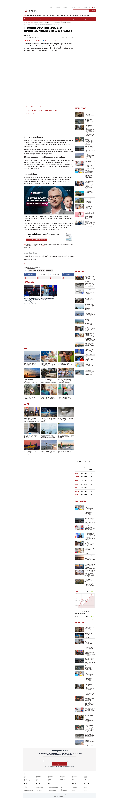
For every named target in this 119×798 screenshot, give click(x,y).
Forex (85, 779)
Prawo (61, 786)
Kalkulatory (50, 783)
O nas (34, 794)
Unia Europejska (63, 19)
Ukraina (79, 19)
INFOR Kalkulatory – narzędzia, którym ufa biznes (42, 235)
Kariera (49, 779)
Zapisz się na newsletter (51, 40)
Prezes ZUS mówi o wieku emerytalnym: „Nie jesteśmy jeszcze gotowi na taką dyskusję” (65, 381)
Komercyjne (62, 779)
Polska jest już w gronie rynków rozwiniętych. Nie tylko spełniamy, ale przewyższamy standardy (32, 267)
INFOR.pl (51, 7)
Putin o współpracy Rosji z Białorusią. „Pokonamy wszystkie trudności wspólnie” (32, 420)
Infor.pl (61, 783)
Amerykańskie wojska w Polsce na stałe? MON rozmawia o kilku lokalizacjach (30, 397)
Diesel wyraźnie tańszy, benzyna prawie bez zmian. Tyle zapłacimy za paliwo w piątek (65, 397)
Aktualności (32, 19)
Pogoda (73, 790)
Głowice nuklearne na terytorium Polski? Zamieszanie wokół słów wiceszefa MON (30, 381)
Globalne (25, 787)
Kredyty (37, 789)
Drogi (73, 777)
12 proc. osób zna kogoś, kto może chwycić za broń (41, 110)
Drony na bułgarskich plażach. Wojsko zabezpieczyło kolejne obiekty (66, 436)
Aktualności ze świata (28, 790)
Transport (74, 774)
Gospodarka (39, 783)
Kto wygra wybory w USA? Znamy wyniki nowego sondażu (48, 298)
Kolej (73, 779)
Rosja (44, 19)
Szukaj (93, 10)
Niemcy (39, 19)
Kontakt (26, 794)
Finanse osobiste (38, 22)
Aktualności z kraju (27, 789)
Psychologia (86, 789)
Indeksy (85, 776)
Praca (49, 774)
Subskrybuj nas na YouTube (34, 40)
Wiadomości (74, 786)
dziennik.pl (58, 7)
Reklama (42, 794)
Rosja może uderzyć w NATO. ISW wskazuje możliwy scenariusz (65, 453)
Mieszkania (62, 777)
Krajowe (25, 786)
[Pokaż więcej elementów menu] (95, 15)
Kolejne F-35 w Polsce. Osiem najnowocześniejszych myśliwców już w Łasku (31, 364)
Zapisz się (59, 764)
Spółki (85, 777)
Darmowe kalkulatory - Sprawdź (37, 239)
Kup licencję (42, 245)
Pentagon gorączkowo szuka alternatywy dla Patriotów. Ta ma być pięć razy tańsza (48, 453)
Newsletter (79, 7)
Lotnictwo (74, 780)
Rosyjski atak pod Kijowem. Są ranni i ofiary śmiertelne (66, 419)
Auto (73, 789)
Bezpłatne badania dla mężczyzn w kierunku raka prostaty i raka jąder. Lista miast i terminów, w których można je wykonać (48, 364)
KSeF (37, 779)
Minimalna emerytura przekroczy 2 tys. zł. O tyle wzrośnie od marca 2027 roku (48, 397)
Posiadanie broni (31, 114)
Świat (25, 19)
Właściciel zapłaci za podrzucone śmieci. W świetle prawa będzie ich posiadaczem (48, 381)
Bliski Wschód (55, 19)
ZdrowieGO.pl (72, 7)
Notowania (86, 774)
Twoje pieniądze (39, 790)
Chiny (85, 19)
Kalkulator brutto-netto (52, 786)
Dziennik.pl (74, 783)
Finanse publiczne (39, 787)
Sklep (94, 7)
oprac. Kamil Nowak (28, 35)
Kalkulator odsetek (51, 789)
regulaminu (60, 761)
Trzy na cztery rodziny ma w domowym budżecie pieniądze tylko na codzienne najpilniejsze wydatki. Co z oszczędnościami (65, 364)
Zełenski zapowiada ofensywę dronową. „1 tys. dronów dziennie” (31, 436)
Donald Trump (32, 270)
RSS (94, 794)
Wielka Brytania (72, 19)
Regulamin (66, 794)
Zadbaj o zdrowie (66, 22)
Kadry (61, 787)
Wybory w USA (49, 270)
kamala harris (40, 270)
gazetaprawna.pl (87, 7)
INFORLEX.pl (65, 7)
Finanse (37, 780)
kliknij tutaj (65, 768)
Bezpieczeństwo (92, 19)
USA (49, 19)
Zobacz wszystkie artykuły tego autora (32, 263)
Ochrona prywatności (54, 794)
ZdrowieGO (86, 783)
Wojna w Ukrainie (56, 22)
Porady (85, 790)
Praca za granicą (51, 780)
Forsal (25, 24)
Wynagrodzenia (51, 777)
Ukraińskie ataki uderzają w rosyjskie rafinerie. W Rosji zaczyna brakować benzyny (48, 436)
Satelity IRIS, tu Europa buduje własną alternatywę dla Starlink (48, 420)
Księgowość (62, 789)
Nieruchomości (63, 774)
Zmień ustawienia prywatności (81, 794)
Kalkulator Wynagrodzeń (53, 787)
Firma (37, 777)
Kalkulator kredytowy (52, 790)
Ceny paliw (47, 22)
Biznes (37, 774)
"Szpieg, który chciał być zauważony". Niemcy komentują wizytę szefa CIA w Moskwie (31, 453)
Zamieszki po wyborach (33, 107)
